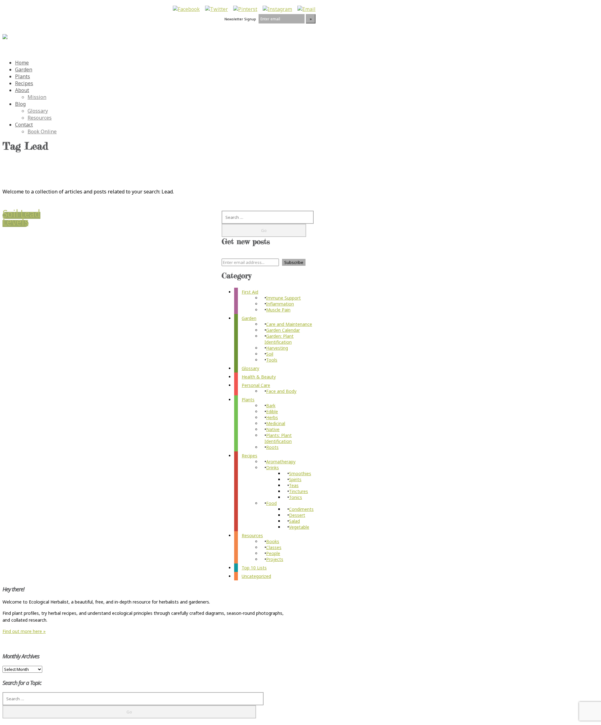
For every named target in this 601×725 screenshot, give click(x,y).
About (22, 90)
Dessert (297, 515)
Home (22, 62)
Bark (270, 406)
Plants (22, 76)
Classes (273, 547)
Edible (272, 411)
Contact (24, 124)
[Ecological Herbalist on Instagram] (277, 9)
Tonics (295, 497)
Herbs (272, 417)
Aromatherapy (280, 462)
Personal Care (256, 385)
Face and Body (281, 391)
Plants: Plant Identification (278, 438)
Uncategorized (256, 576)
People (273, 553)
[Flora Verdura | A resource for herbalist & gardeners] (5, 33)
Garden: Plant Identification (279, 339)
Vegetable (299, 527)
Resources (40, 117)
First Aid (250, 292)
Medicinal (275, 423)
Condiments (301, 509)
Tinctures (298, 491)
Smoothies (300, 473)
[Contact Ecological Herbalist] (306, 9)
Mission (37, 97)
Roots (272, 447)
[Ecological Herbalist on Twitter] (216, 9)
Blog (20, 103)
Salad (294, 521)
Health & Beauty (259, 377)
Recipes (24, 83)
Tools (271, 360)
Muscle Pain (278, 310)
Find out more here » (24, 631)
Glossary (38, 110)
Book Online (42, 131)
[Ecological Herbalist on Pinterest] (245, 9)
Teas (294, 485)
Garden (23, 69)
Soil (269, 354)
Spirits (295, 479)
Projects (274, 559)
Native (273, 429)
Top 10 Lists (254, 568)
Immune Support (283, 298)
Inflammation (280, 304)
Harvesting (277, 348)
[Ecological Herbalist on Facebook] (186, 9)
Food (271, 503)
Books (272, 541)
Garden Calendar (283, 330)
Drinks (272, 467)
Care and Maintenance (289, 324)
